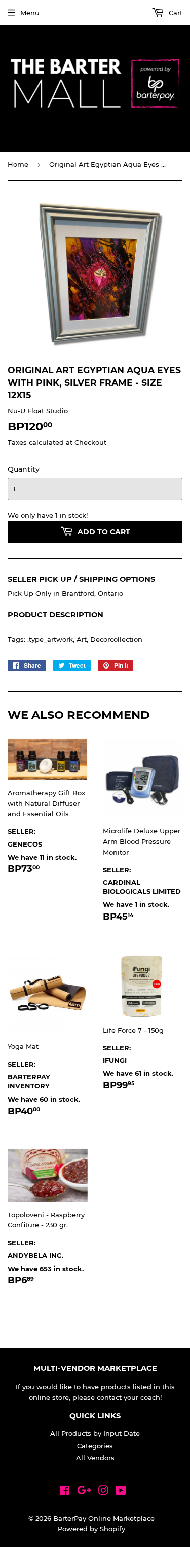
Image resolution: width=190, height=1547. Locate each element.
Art (82, 639)
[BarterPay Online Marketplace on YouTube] (121, 1492)
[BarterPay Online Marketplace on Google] (84, 1492)
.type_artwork (50, 639)
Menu (30, 13)
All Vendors (95, 1458)
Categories (95, 1445)
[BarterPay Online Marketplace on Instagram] (103, 1492)
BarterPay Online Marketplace (104, 1518)
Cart (174, 13)
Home (18, 164)
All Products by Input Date (95, 1433)
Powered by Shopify (91, 1529)
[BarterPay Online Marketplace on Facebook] (64, 1492)
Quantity (24, 469)
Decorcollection (116, 639)
